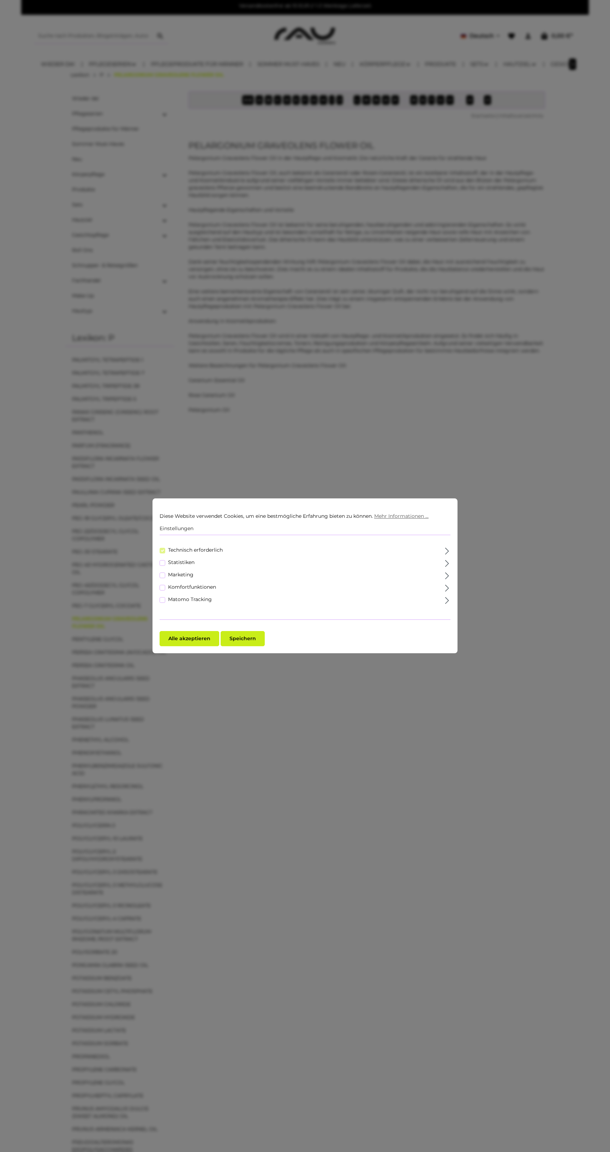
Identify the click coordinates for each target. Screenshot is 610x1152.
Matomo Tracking (190, 599)
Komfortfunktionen (192, 587)
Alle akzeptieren (189, 639)
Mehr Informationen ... (401, 516)
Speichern (242, 639)
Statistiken (181, 562)
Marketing (180, 575)
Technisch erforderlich (195, 550)
